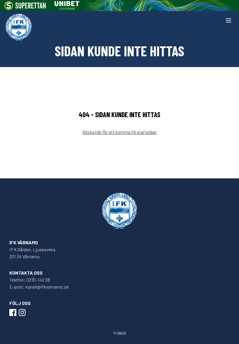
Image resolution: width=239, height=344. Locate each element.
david (121, 332)
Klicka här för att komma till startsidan (119, 132)
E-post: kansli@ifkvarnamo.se (39, 286)
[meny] (228, 20)
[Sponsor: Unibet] (67, 5)
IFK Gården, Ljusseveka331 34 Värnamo (32, 253)
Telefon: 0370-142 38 (29, 279)
